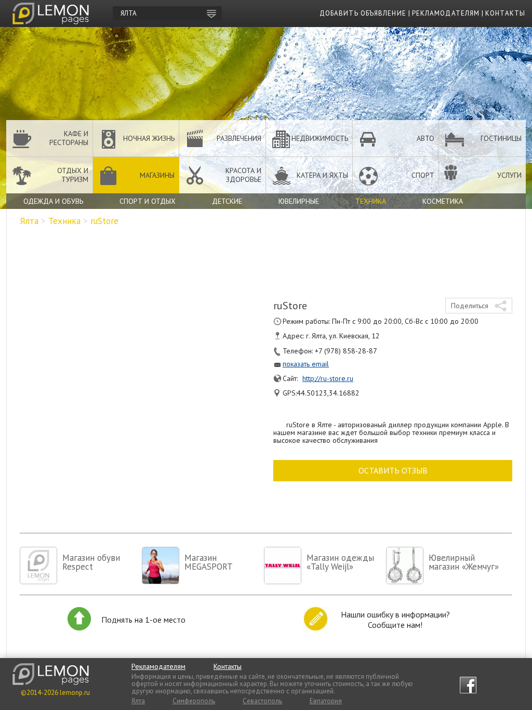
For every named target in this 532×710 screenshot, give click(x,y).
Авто (425, 138)
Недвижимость (319, 138)
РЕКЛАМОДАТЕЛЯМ (446, 13)
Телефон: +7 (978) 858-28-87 (330, 351)
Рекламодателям (158, 666)
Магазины (157, 175)
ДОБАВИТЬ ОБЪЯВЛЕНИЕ (363, 13)
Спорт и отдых (147, 201)
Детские (227, 201)
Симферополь (193, 701)
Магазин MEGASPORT (208, 562)
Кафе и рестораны (68, 138)
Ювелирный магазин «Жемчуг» (464, 562)
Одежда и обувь (53, 201)
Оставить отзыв (393, 470)
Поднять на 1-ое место (143, 619)
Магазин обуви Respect (91, 562)
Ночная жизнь (149, 138)
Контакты (228, 666)
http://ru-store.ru (327, 378)
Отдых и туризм (72, 175)
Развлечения (239, 138)
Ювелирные (298, 201)
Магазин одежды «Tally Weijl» (340, 562)
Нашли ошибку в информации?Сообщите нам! (395, 619)
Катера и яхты (322, 175)
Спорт (422, 175)
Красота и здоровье (243, 175)
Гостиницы (501, 138)
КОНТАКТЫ (505, 13)
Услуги (509, 175)
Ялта (29, 221)
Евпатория (326, 701)
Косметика (442, 201)
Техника (370, 201)
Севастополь (262, 701)
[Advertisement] (266, 258)
